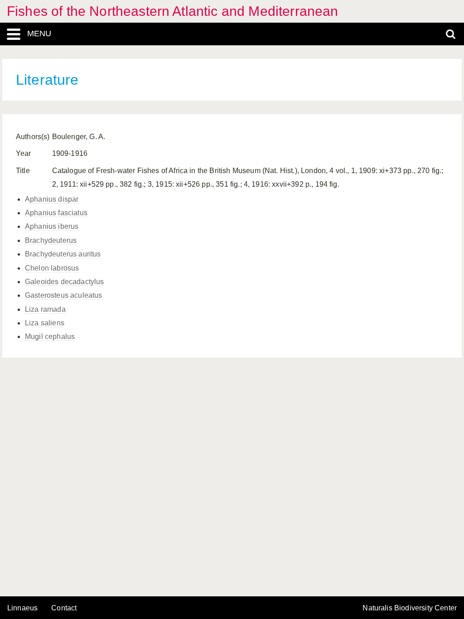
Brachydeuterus (51, 240)
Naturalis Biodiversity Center (409, 608)
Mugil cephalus (50, 336)
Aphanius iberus (51, 226)
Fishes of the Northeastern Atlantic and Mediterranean (172, 11)
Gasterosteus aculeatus (63, 295)
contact (64, 608)
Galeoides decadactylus (64, 281)
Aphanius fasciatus (56, 213)
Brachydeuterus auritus (63, 254)
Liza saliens (44, 323)
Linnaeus (22, 608)
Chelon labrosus (52, 268)
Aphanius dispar (51, 199)
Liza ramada (45, 309)
